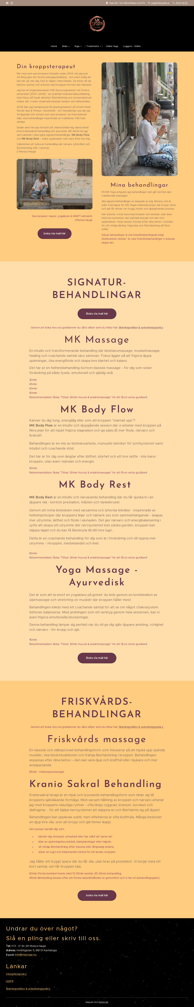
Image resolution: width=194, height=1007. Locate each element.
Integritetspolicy (16, 974)
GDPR (9, 981)
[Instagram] (12, 3)
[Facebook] (7, 3)
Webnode (103, 1002)
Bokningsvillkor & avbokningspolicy (141, 327)
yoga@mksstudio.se (160, 3)
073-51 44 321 (182, 3)
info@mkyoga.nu (26, 954)
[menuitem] (55, 46)
